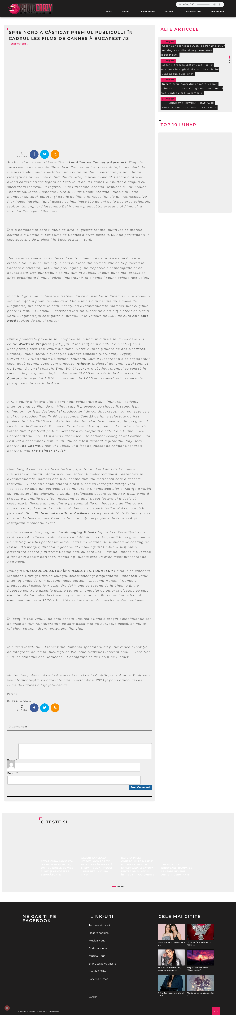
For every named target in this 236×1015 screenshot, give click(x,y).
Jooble (93, 996)
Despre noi (217, 11)
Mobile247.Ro (97, 971)
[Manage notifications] (7, 1008)
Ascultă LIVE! (193, 11)
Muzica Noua (97, 940)
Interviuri (170, 11)
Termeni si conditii (100, 925)
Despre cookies (99, 932)
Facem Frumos (98, 979)
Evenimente (148, 11)
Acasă (108, 11)
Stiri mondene (98, 948)
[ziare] (118, 988)
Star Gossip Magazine (102, 963)
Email (12, 773)
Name (12, 760)
